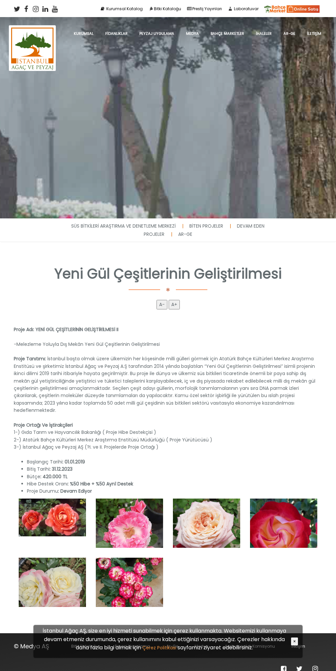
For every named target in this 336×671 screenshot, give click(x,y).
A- (162, 304)
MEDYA (192, 33)
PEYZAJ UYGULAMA (156, 33)
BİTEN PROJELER (206, 226)
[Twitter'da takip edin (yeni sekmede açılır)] (17, 9)
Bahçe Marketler (227, 33)
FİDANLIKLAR (116, 33)
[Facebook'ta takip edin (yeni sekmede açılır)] (26, 9)
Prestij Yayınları (207, 8)
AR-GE (289, 33)
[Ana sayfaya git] (32, 33)
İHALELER (264, 33)
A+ (174, 304)
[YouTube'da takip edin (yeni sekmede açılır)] (55, 9)
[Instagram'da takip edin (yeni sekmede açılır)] (36, 9)
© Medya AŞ (31, 646)
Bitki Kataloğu (167, 8)
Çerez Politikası (159, 647)
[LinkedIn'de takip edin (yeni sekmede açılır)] (45, 9)
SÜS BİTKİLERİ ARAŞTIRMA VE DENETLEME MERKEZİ (123, 226)
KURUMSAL (84, 33)
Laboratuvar (246, 8)
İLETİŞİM (314, 33)
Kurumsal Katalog (124, 8)
